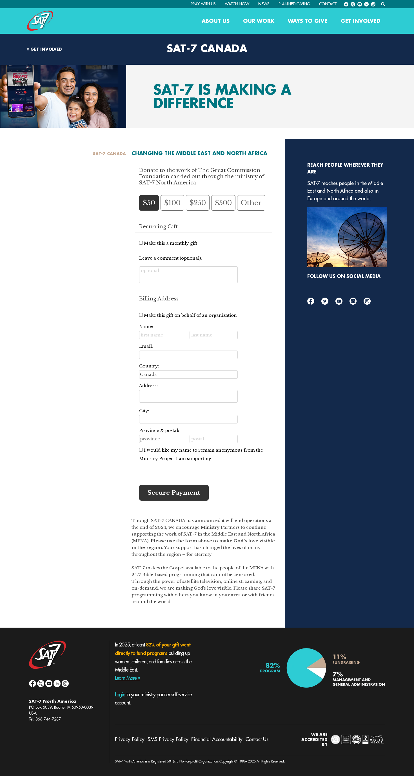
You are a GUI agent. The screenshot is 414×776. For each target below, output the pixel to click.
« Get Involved (44, 48)
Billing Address (159, 299)
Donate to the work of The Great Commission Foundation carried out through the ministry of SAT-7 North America (201, 176)
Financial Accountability (216, 739)
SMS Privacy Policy (168, 739)
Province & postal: (159, 430)
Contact (328, 4)
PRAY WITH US (203, 4)
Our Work (258, 20)
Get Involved (360, 20)
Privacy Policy (129, 739)
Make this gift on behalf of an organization (190, 315)
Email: (146, 346)
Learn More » (127, 678)
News (264, 4)
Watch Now (237, 4)
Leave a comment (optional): (170, 258)
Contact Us (257, 739)
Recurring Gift (158, 227)
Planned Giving (294, 4)
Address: (148, 385)
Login (120, 694)
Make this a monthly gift (170, 243)
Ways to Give (307, 20)
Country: (149, 366)
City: (144, 410)
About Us (216, 20)
